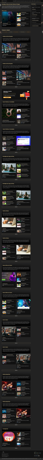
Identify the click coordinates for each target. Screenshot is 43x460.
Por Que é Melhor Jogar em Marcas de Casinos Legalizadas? (25, 334)
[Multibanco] (34, 455)
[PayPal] (36, 455)
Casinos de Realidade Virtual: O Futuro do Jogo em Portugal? (10, 148)
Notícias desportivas (23, 392)
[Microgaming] (36, 453)
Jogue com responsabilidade (4, 456)
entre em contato (7, 455)
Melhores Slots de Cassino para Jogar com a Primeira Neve (8, 55)
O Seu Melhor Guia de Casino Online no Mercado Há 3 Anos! (25, 111)
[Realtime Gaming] (39, 453)
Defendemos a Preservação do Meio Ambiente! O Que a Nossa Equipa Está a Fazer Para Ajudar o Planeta (8, 121)
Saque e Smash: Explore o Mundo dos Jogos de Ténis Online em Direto (25, 176)
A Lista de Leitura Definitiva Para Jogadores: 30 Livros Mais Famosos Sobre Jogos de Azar (25, 56)
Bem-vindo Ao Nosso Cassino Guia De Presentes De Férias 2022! (25, 274)
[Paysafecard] (37, 455)
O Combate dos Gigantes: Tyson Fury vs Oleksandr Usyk (8, 393)
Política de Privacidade (35, 458)
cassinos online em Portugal (5, 5)
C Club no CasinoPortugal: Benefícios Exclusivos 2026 (25, 24)
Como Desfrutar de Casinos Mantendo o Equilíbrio (25, 220)
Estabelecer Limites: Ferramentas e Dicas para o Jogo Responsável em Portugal (8, 230)
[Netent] (37, 453)
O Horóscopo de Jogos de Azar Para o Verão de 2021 (25, 444)
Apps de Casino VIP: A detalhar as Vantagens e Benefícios (24, 45)
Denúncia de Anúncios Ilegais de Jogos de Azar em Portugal (8, 339)
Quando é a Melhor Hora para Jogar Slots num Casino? (25, 50)
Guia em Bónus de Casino (5, 23)
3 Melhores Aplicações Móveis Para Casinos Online (35, 18)
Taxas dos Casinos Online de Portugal (25, 328)
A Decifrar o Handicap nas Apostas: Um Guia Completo (25, 165)
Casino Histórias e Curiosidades (6, 120)
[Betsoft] (34, 453)
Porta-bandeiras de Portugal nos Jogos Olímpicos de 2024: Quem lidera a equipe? (25, 388)
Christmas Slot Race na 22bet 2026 (24, 13)
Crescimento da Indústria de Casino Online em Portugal (25, 439)
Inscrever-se (7, 97)
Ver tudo (16, 59)
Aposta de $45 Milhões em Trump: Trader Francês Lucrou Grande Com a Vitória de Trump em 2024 (25, 116)
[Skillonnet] (40, 453)
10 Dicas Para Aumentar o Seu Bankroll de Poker (25, 230)
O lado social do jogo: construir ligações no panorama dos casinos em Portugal (25, 121)
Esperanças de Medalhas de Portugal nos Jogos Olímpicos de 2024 (25, 393)
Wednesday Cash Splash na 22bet (7, 24)
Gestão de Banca (23, 218)
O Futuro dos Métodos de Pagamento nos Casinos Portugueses (25, 225)
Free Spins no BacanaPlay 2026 (6, 444)
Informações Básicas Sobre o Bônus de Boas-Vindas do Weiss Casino (25, 434)
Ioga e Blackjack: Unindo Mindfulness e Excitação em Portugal (8, 175)
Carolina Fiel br (9, 204)
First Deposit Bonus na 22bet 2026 (24, 18)
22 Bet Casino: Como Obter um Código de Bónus (36, 13)
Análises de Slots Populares (24, 49)
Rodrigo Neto (5, 25)
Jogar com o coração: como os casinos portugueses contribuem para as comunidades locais (10, 143)
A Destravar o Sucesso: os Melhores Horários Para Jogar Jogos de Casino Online (25, 170)
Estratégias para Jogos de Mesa (24, 174)
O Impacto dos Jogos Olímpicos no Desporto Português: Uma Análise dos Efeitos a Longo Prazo (25, 383)
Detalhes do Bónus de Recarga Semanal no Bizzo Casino (8, 285)
